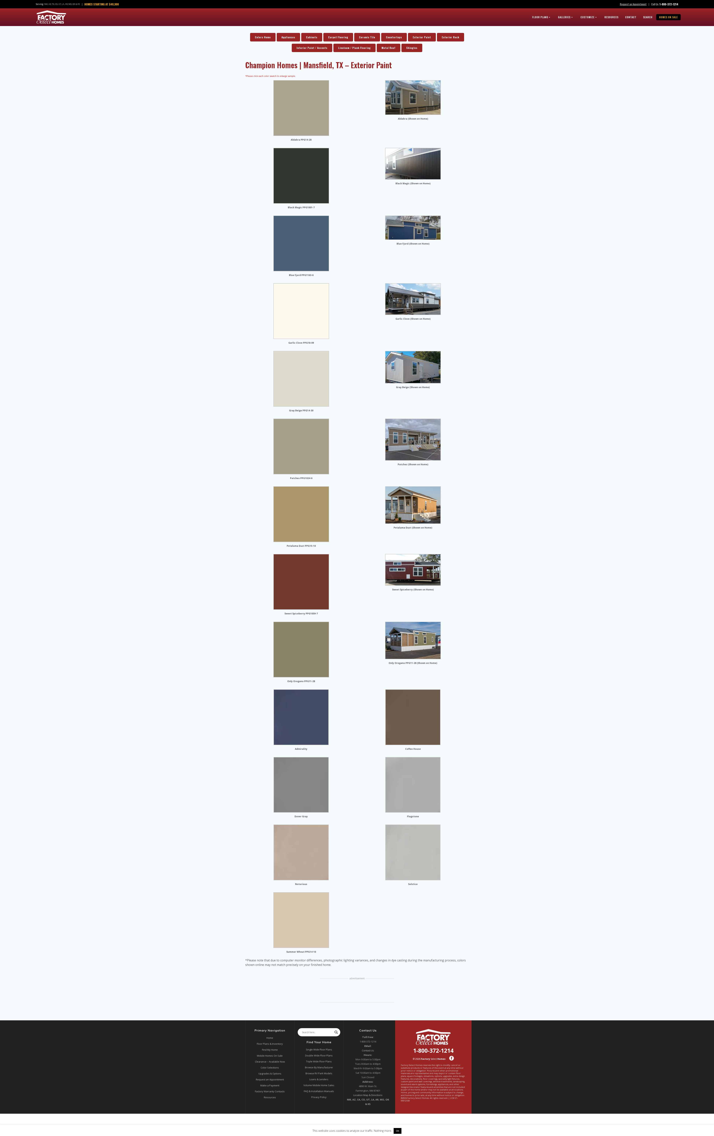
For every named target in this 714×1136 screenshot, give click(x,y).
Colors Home (263, 37)
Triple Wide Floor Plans (319, 1061)
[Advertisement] (357, 991)
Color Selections (270, 1067)
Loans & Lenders (318, 1079)
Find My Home (270, 1049)
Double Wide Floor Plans (319, 1055)
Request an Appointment (633, 4)
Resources (611, 17)
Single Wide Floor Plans (319, 1049)
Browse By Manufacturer (319, 1067)
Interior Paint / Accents (312, 48)
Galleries (564, 17)
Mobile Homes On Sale (270, 1055)
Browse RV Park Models (318, 1073)
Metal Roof (388, 48)
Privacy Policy (319, 1097)
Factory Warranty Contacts (270, 1091)
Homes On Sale (668, 17)
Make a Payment (269, 1085)
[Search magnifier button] (336, 1032)
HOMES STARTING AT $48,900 (101, 4)
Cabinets (311, 37)
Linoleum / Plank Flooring (354, 48)
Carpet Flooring (338, 37)
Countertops (394, 37)
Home (269, 1037)
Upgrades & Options (269, 1073)
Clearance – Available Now (270, 1061)
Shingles (411, 48)
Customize (587, 17)
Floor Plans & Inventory (270, 1043)
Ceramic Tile (367, 37)
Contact (630, 17)
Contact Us (368, 1050)
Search (647, 17)
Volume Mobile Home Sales (318, 1085)
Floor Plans (540, 17)
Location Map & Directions (367, 1095)
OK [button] (397, 1130)
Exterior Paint (422, 37)
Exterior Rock (450, 37)
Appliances (288, 37)
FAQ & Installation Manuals (319, 1091)
